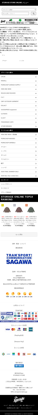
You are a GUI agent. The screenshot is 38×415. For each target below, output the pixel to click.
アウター (4, 60)
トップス (21, 60)
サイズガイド (5, 188)
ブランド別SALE (6, 192)
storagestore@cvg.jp (20, 392)
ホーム (3, 55)
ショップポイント (6, 184)
